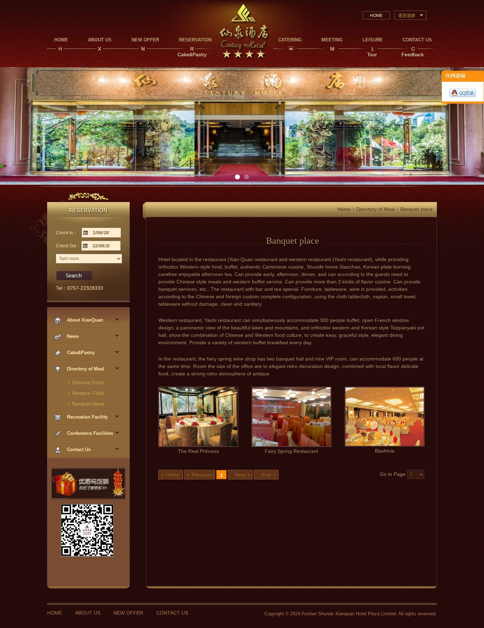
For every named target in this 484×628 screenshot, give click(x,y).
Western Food (86, 393)
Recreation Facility (87, 417)
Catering (290, 39)
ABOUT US (87, 613)
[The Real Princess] (198, 416)
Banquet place (86, 404)
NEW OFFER (128, 613)
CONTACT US (172, 613)
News (72, 336)
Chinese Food (85, 382)
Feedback (412, 54)
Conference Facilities (89, 433)
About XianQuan (84, 320)
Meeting (332, 39)
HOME (376, 15)
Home (61, 39)
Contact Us (417, 39)
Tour (372, 54)
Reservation (195, 39)
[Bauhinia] (384, 416)
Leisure (372, 39)
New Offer (145, 39)
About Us (100, 39)
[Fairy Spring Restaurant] (291, 416)
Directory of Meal (85, 368)
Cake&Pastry (192, 54)
